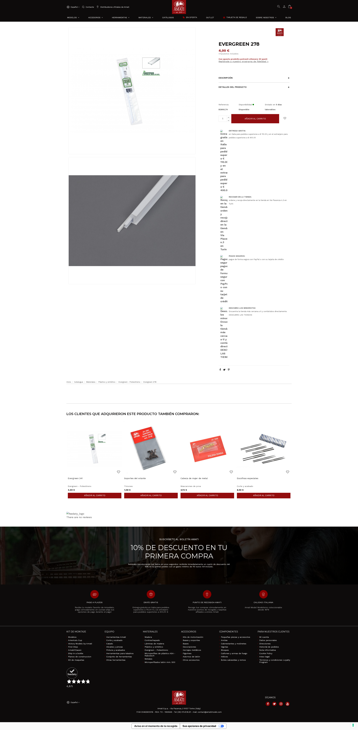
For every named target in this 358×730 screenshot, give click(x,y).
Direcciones (265, 643)
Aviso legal (264, 656)
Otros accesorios (191, 660)
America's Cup (75, 640)
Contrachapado (152, 640)
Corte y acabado (114, 640)
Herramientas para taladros (120, 653)
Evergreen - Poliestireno (156, 650)
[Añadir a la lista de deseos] (285, 118)
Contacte (88, 7)
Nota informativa (267, 650)
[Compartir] (220, 369)
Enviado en (270, 104)
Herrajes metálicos (192, 650)
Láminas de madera (154, 643)
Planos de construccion (79, 656)
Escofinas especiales (247, 478)
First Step (73, 647)
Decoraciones (189, 647)
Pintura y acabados (115, 650)
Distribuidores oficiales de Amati (112, 7)
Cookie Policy (265, 653)
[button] (266, 17)
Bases (186, 643)
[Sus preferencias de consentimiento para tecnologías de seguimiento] (353, 725)
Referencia (224, 104)
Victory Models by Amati (80, 643)
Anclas (224, 640)
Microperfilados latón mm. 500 (160, 662)
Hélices (224, 656)
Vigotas (224, 647)
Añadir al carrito (255, 118)
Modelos (72, 637)
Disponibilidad (245, 104)
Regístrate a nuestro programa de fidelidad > (243, 61)
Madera (148, 637)
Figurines (187, 653)
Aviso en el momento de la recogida (155, 726)
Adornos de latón (191, 656)
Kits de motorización (193, 637)
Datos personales (268, 640)
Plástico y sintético (154, 647)
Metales (148, 659)
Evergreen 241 (75, 478)
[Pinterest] (229, 369)
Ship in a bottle (75, 653)
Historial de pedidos (269, 647)
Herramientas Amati (116, 637)
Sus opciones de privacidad (199, 726)
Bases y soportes (191, 640)
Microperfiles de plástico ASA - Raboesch (160, 654)
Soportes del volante (135, 478)
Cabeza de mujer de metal (194, 478)
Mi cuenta (264, 637)
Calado (109, 643)
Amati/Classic (75, 650)
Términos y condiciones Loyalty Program (274, 661)
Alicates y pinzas (114, 647)
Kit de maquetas (76, 660)
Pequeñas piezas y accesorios (235, 637)
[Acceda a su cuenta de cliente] (283, 7)
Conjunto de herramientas (119, 656)
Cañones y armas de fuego (234, 653)
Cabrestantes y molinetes (233, 643)
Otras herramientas (115, 660)
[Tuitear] (224, 369)
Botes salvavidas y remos (233, 660)
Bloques (225, 650)
